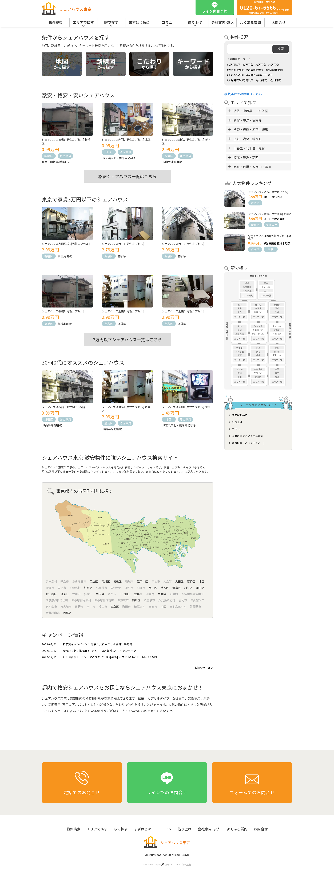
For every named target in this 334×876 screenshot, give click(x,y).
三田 (256, 373)
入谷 (277, 312)
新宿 (239, 329)
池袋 (239, 304)
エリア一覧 (247, 295)
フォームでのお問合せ (252, 792)
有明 (277, 369)
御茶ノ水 (256, 333)
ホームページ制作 (167, 864)
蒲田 (239, 376)
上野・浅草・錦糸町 (247, 139)
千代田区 (125, 594)
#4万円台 (273, 64)
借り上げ (195, 22)
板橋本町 (247, 286)
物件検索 (55, 22)
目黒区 (67, 613)
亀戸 (274, 326)
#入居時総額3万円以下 (240, 80)
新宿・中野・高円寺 (247, 120)
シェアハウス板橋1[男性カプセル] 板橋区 (269, 237)
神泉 (258, 355)
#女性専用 (261, 80)
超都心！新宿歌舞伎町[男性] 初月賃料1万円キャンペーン (99, 650)
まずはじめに (139, 22)
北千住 (258, 304)
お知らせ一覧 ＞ (203, 667)
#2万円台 (247, 64)
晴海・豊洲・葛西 (246, 157)
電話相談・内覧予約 (264, 7)
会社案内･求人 (222, 22)
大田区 (179, 581)
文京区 (114, 606)
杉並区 (188, 588)
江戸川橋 (258, 326)
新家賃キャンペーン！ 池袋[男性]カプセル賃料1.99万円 (97, 644)
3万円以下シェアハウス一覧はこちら (127, 339)
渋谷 (258, 351)
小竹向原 (247, 290)
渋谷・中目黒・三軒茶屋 (250, 110)
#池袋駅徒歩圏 (274, 70)
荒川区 (105, 581)
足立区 (94, 581)
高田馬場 (239, 333)
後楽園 (256, 329)
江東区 (88, 588)
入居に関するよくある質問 (247, 436)
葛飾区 (191, 581)
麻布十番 (258, 369)
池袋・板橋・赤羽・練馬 (250, 129)
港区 (163, 606)
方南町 (239, 347)
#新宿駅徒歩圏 (254, 70)
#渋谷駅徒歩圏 (235, 70)
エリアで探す (83, 22)
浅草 (277, 308)
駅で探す (111, 22)
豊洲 (277, 376)
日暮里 (258, 308)
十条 (263, 286)
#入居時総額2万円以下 (259, 75)
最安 (271, 249)
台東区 (64, 594)
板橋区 (48, 156)
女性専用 (65, 156)
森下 (277, 373)
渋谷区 (108, 256)
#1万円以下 (233, 64)
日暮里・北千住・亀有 (249, 148)
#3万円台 (260, 64)
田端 (256, 312)
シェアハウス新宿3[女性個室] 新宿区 (269, 214)
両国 (274, 333)
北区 (109, 152)
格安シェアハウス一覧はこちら (127, 176)
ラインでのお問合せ (167, 792)
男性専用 (125, 152)
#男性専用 (275, 80)
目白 (239, 312)
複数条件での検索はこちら (243, 94)
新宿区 (168, 156)
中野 (239, 326)
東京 (274, 355)
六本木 (258, 376)
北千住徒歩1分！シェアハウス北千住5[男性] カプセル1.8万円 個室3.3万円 (110, 657)
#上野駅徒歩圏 (235, 75)
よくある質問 (250, 22)
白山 (239, 308)
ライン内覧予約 (215, 11)
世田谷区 (51, 594)
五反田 (239, 369)
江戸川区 (142, 581)
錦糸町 (277, 329)
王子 (266, 290)
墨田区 (200, 588)
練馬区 (136, 600)
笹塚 (239, 355)
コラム (167, 22)
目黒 (258, 347)
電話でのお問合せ (82, 792)
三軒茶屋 (239, 351)
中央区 (100, 594)
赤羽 (266, 283)
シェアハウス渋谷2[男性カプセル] (268, 192)
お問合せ (278, 22)
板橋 (247, 283)
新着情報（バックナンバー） (249, 443)
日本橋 (277, 351)
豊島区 (108, 323)
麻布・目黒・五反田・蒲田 (252, 166)
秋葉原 (277, 304)
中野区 (162, 594)
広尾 (239, 373)
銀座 (277, 347)
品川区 (153, 588)
